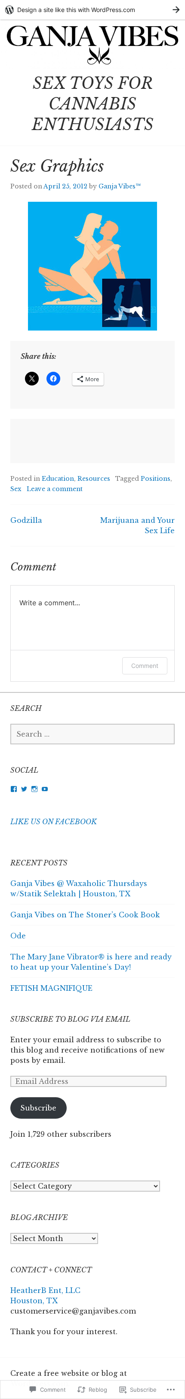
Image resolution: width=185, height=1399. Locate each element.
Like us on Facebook (53, 821)
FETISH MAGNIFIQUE (51, 988)
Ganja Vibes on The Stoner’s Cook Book (85, 914)
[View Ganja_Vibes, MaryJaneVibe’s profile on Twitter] (24, 789)
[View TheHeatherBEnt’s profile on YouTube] (44, 789)
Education (58, 479)
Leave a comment (55, 489)
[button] (92, 266)
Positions (155, 479)
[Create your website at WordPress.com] (92, 9)
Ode (18, 936)
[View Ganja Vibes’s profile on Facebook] (13, 789)
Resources (93, 479)
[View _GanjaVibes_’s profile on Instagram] (34, 789)
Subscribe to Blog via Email (70, 1019)
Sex (16, 489)
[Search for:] (92, 734)
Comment (144, 665)
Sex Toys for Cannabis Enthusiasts (93, 104)
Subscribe (38, 1108)
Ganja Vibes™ (120, 186)
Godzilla (26, 520)
